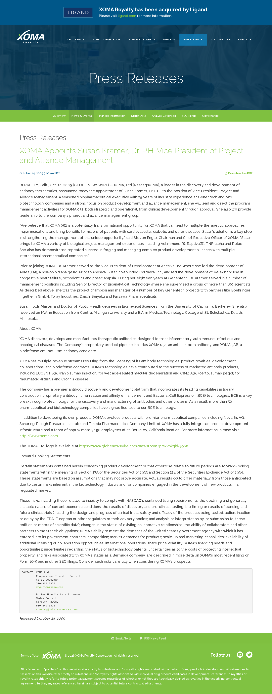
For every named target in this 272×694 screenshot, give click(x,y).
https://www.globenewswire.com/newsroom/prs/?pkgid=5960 (133, 446)
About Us (74, 39)
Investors (191, 39)
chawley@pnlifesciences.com (56, 609)
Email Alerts (123, 638)
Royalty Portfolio (107, 39)
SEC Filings (189, 115)
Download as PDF (240, 173)
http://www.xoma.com (39, 436)
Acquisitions (220, 39)
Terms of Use (30, 655)
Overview (59, 115)
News (167, 39)
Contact (244, 39)
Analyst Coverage (164, 115)
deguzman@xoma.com (49, 587)
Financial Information (111, 115)
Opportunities (140, 39)
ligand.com (127, 16)
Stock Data (138, 115)
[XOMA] (31, 37)
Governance (210, 115)
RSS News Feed (155, 638)
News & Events (81, 115)
